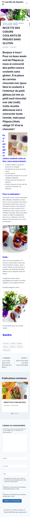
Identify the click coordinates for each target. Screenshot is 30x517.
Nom (5, 458)
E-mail (5, 466)
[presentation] (15, 390)
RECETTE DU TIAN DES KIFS (15, 402)
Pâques (5, 346)
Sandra (6, 47)
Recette (20, 346)
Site (4, 474)
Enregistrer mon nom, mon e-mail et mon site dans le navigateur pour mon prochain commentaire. (15, 480)
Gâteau (19, 343)
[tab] (11, 413)
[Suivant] (25, 397)
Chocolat (6, 343)
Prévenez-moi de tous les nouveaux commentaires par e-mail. (14, 488)
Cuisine (10, 23)
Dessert (13, 343)
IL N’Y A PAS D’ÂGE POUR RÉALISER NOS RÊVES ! (7, 362)
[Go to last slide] (4, 397)
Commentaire (7, 432)
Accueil (5, 23)
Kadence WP (22, 512)
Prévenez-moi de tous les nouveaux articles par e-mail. (14, 495)
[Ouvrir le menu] (26, 3)
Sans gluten (6, 350)
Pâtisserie (13, 346)
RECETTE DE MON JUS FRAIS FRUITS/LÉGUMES (22, 361)
